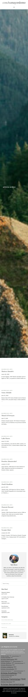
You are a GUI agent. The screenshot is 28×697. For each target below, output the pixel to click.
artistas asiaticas (7, 663)
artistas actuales (6, 656)
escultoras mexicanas (7, 619)
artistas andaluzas (6, 661)
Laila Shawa (5, 438)
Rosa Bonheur (4, 606)
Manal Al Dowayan (7, 415)
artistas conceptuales (9, 669)
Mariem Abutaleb (7, 371)
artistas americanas (9, 659)
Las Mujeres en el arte (9, 647)
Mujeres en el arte (6, 369)
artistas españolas (11, 673)
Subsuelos (3, 610)
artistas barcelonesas (19, 663)
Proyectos (4, 627)
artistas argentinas (18, 661)
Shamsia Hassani (7, 507)
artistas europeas (6, 676)
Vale (14, 694)
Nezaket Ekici (6, 530)
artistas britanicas (8, 665)
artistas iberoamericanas (12, 685)
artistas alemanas (7, 657)
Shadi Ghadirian (7, 484)
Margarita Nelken (5, 592)
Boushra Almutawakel (9, 461)
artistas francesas (8, 682)
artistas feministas (13, 679)
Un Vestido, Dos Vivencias (7, 597)
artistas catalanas (8, 667)
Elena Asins (4, 601)
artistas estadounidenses (9, 675)
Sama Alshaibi (6, 393)
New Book (11, 634)
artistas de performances (19, 670)
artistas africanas (16, 656)
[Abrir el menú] (14, 7)
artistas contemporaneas (7, 670)
